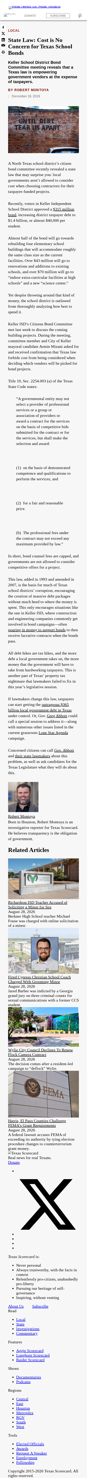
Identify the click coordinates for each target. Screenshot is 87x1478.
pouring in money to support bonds (37, 630)
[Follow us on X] (47, 1234)
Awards (22, 1448)
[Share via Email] (3, 46)
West (20, 1426)
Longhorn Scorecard (33, 1355)
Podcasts (23, 1381)
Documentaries (28, 1377)
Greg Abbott (57, 716)
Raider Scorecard (30, 1360)
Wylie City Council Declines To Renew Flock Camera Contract (40, 1052)
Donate (30, 15)
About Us (16, 1306)
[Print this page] (3, 52)
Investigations (27, 1328)
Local (14, 30)
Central (22, 1399)
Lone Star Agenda (53, 732)
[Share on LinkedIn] (3, 40)
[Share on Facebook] (3, 27)
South (21, 1422)
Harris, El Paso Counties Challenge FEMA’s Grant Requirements (37, 1123)
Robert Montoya (31, 90)
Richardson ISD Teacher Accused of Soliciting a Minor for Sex (37, 904)
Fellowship (25, 1462)
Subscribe (58, 15)
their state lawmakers (32, 756)
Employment (26, 1458)
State (20, 1324)
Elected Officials (30, 1444)
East (19, 1403)
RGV (20, 1417)
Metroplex (24, 1413)
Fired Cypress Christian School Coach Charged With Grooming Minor (39, 979)
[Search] (81, 15)
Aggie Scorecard (30, 1350)
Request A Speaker (31, 1453)
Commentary (27, 1333)
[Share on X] (3, 34)
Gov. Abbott (64, 750)
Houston (23, 1408)
